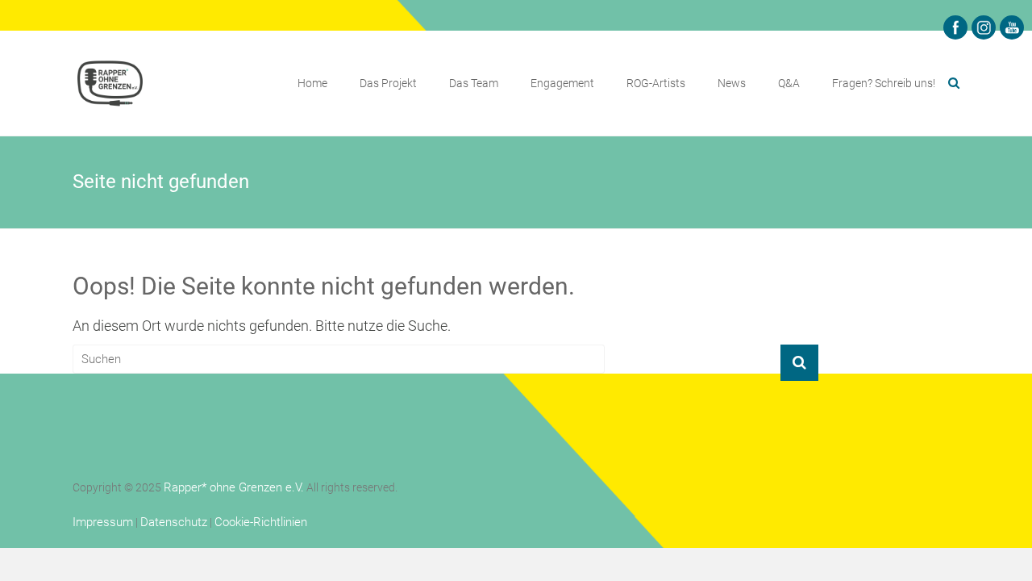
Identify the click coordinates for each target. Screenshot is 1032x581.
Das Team (473, 83)
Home (312, 83)
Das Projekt (388, 83)
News (732, 83)
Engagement (562, 83)
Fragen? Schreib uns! (883, 83)
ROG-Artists (655, 83)
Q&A (789, 83)
